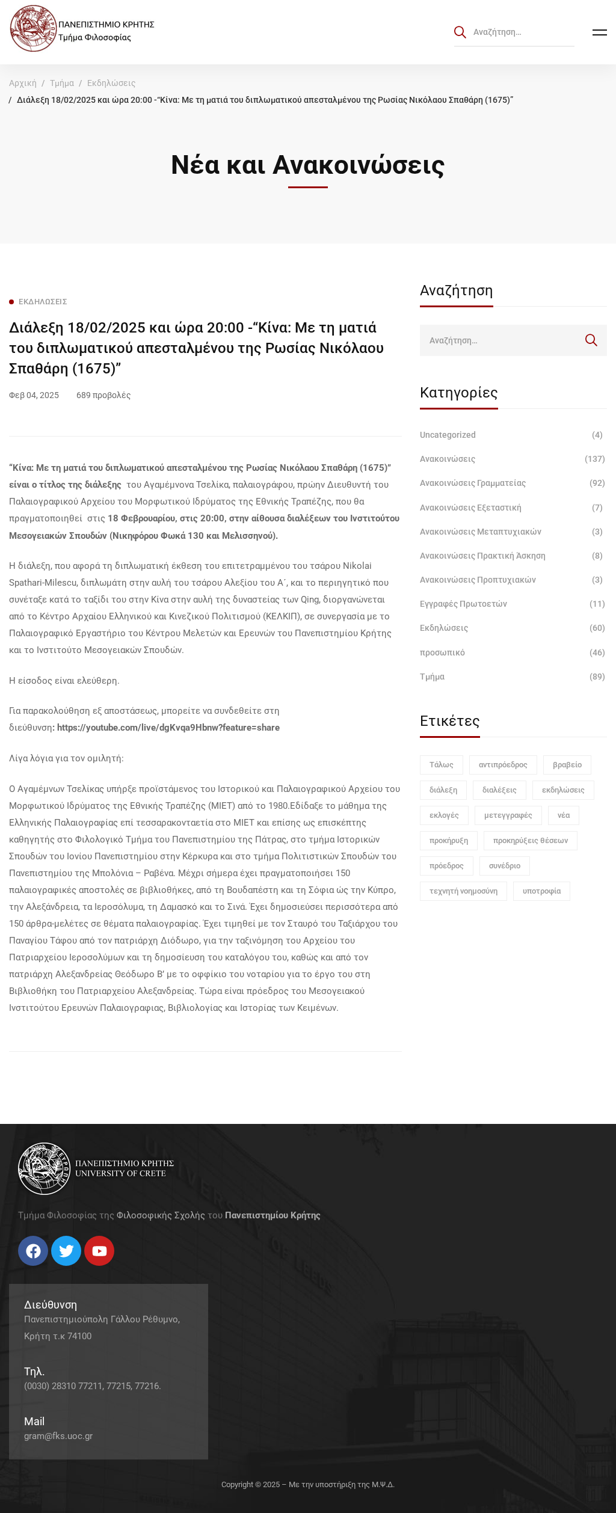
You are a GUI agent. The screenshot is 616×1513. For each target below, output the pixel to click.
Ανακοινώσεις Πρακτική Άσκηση (511, 555)
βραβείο (567, 764)
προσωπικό (512, 652)
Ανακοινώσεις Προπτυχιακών (511, 580)
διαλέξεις (499, 789)
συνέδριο (504, 865)
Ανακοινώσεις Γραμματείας (512, 483)
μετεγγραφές (508, 815)
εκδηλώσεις (563, 789)
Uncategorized (511, 435)
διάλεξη (443, 789)
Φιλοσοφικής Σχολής (161, 1215)
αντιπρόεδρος (503, 764)
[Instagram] (42, 1270)
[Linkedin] (54, 1270)
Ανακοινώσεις (512, 459)
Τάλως (442, 764)
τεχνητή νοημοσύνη (463, 890)
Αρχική (23, 83)
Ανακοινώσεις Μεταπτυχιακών (511, 531)
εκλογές (444, 815)
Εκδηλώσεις (111, 83)
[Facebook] (18, 1270)
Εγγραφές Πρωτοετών (512, 604)
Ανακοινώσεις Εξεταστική (511, 507)
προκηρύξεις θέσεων (530, 840)
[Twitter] (30, 1270)
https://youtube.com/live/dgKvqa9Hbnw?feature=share (168, 727)
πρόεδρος (447, 865)
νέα (564, 815)
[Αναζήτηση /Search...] (514, 31)
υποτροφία (542, 890)
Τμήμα (62, 83)
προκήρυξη (449, 840)
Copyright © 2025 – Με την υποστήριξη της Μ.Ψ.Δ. (308, 1484)
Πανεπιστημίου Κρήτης (273, 1215)
